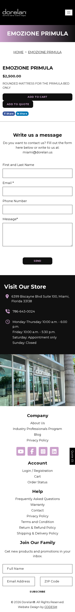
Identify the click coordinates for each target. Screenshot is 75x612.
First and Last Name (18, 165)
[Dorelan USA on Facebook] (32, 451)
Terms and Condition (37, 522)
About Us (37, 423)
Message (10, 219)
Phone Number (15, 201)
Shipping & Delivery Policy (37, 533)
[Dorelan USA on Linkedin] (54, 451)
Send (37, 260)
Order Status (37, 482)
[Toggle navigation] (68, 12)
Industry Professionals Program (37, 429)
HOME (18, 52)
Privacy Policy (37, 440)
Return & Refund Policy (37, 528)
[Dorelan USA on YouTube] (20, 451)
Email (8, 183)
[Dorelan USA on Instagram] (43, 451)
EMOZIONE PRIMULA (45, 52)
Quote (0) (72, 456)
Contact (37, 510)
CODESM (50, 607)
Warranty (37, 505)
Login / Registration (37, 471)
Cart (37, 476)
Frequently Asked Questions (37, 499)
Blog (37, 435)
